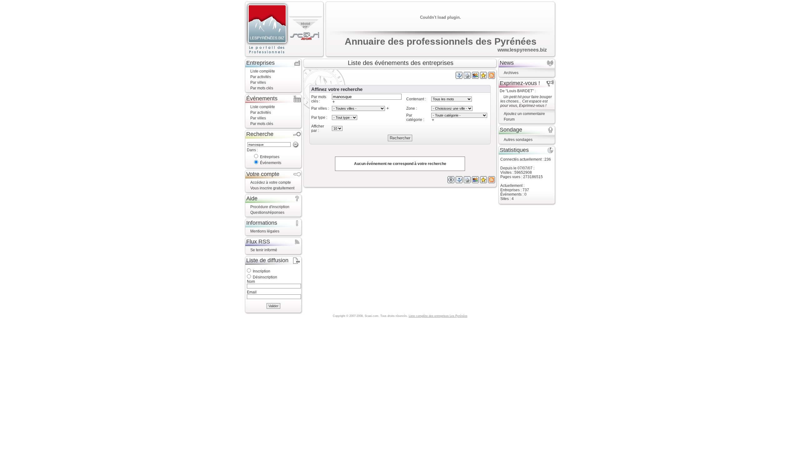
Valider (273, 306)
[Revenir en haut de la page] (451, 182)
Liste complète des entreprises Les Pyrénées (438, 316)
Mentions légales (264, 231)
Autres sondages (518, 140)
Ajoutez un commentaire (524, 114)
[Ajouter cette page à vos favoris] (483, 77)
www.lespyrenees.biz (522, 49)
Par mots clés (261, 88)
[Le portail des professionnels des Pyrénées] (267, 29)
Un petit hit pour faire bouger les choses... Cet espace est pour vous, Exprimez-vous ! (526, 101)
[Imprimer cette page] (467, 77)
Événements (270, 163)
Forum (509, 119)
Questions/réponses (267, 212)
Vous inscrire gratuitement (272, 188)
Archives (511, 73)
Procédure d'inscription (269, 207)
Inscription (261, 271)
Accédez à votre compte (270, 182)
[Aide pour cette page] (459, 77)
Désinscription (265, 277)
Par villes (258, 82)
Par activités (260, 77)
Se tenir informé (263, 250)
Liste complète (262, 71)
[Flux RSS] (491, 77)
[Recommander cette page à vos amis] (475, 77)
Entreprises (269, 157)
